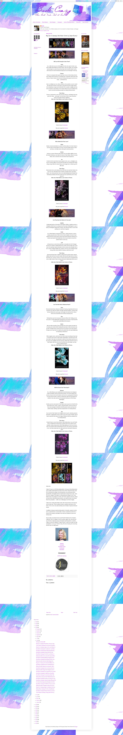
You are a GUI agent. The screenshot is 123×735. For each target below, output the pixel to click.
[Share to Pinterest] (63, 576)
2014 (36, 719)
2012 (36, 723)
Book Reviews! (45, 22)
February (38, 700)
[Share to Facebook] (61, 576)
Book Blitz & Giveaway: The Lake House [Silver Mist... (45, 675)
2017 (36, 713)
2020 (36, 708)
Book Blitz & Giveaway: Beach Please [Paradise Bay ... (45, 650)
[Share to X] (60, 576)
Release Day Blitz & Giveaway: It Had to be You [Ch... (45, 685)
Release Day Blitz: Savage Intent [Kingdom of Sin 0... (45, 669)
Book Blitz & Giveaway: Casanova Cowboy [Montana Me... (46, 680)
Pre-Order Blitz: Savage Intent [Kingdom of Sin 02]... (45, 682)
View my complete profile (44, 30)
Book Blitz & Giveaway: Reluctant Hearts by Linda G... (45, 690)
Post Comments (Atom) (54, 614)
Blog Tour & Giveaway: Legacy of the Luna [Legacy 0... (45, 647)
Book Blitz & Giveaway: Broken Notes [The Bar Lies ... (45, 659)
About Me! (78, 22)
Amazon (66, 128)
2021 (36, 706)
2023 (36, 627)
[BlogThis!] (59, 576)
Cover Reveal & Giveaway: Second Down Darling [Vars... (45, 645)
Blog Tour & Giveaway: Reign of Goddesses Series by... (45, 687)
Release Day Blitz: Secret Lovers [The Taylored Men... (45, 655)
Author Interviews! (36, 22)
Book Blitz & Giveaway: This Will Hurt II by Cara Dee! (45, 683)
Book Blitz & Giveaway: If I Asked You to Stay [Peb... (45, 673)
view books (87, 83)
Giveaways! (60, 22)
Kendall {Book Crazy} (87, 75)
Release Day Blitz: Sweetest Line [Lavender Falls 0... (45, 666)
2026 (36, 621)
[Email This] (58, 576)
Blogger (76, 726)
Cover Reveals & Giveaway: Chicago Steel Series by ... (45, 692)
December (38, 629)
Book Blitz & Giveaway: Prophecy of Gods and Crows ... (45, 678)
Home (62, 612)
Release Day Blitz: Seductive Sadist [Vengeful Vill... (44, 661)
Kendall (42, 26)
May (37, 694)
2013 (36, 721)
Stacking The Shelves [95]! (40, 641)
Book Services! (85, 22)
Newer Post (48, 612)
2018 (36, 712)
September (38, 634)
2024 (36, 625)
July (37, 638)
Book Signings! (52, 22)
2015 (36, 717)
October (38, 632)
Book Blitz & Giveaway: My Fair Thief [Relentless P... (45, 664)
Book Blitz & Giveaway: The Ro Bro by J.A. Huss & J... (45, 654)
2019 (36, 710)
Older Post (75, 612)
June (37, 640)
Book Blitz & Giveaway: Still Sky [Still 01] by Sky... (44, 652)
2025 (36, 623)
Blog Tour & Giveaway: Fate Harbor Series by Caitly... (45, 643)
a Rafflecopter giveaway (61, 555)
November (38, 631)
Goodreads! (65, 125)
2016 (36, 715)
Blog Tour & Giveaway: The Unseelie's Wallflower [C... (45, 662)
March (37, 698)
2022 (36, 704)
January (38, 702)
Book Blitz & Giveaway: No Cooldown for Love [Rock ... (45, 648)
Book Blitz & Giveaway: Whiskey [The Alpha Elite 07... (45, 657)
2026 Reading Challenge (85, 71)
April (37, 696)
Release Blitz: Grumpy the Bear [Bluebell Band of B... (45, 676)
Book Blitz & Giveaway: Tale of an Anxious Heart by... (45, 668)
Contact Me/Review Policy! (69, 22)
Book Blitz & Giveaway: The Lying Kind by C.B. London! (45, 671)
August (37, 636)
